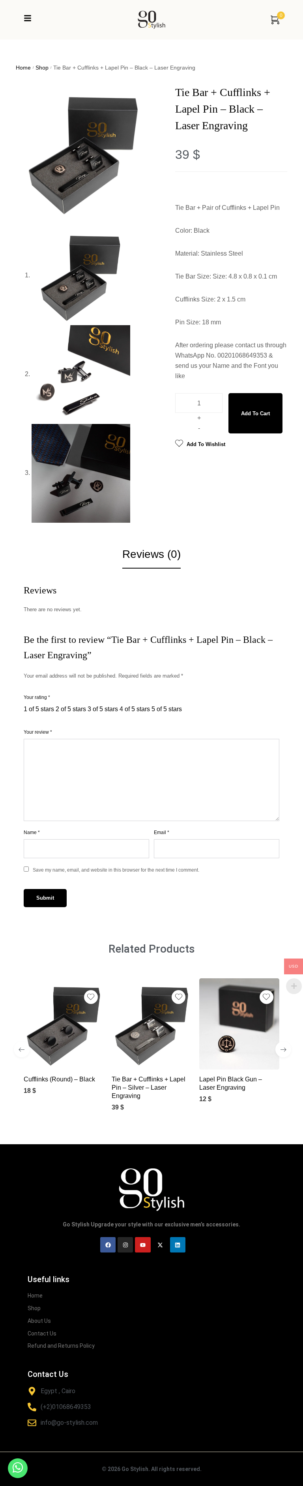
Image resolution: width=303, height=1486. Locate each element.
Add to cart (255, 413)
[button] (55, 1057)
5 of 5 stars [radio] (167, 709)
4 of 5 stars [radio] (135, 709)
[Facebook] (108, 1244)
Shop (42, 67)
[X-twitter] (160, 1244)
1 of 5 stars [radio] (39, 709)
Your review (38, 732)
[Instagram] (125, 1244)
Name (32, 832)
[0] (275, 19)
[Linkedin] (177, 1244)
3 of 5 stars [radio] (103, 709)
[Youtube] (142, 1244)
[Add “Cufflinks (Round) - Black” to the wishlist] (91, 997)
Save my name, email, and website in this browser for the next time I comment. (116, 870)
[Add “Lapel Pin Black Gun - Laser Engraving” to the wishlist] (266, 997)
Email (161, 832)
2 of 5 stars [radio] (71, 709)
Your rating (37, 697)
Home (23, 67)
